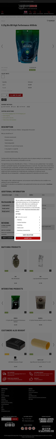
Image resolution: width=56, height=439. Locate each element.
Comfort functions (21, 222)
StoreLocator (20, 228)
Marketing (19, 225)
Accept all (28, 238)
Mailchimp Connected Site (23, 230)
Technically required (22, 217)
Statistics (19, 220)
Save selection (28, 235)
